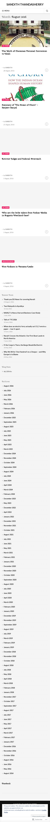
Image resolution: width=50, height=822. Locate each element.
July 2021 (7, 539)
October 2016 (9, 755)
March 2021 (8, 553)
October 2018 (9, 661)
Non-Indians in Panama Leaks (17, 266)
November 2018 (10, 656)
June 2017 (7, 719)
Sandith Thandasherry (25, 4)
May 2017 (7, 724)
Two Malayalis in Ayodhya (14, 306)
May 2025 (7, 440)
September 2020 (10, 580)
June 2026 (7, 395)
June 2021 (7, 544)
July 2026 (7, 390)
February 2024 (9, 494)
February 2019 (9, 643)
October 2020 (9, 575)
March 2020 (8, 602)
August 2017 (8, 710)
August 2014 (8, 773)
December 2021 (10, 521)
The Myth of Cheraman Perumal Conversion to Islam (24, 52)
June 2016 (7, 764)
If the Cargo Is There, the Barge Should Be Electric (23, 345)
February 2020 (9, 607)
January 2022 (9, 517)
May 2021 (7, 548)
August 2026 (8, 386)
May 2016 (7, 769)
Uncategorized (8, 261)
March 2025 (8, 449)
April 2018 (8, 679)
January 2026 (9, 413)
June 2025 (7, 435)
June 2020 (7, 593)
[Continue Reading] (46, 70)
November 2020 (10, 571)
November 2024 (10, 458)
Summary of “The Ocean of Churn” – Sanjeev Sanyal (20, 106)
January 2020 (9, 611)
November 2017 (10, 697)
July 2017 (7, 715)
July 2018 (7, 670)
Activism (6, 46)
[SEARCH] (46, 10)
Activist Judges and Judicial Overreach (21, 158)
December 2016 (10, 746)
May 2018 (7, 674)
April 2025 (8, 444)
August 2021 (8, 535)
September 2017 (10, 706)
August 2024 (8, 472)
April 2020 (8, 598)
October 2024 (9, 463)
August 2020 (8, 584)
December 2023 (10, 499)
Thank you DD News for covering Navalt (19, 299)
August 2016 (8, 760)
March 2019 (8, 638)
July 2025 (7, 431)
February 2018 (9, 688)
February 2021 (9, 557)
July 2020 (7, 589)
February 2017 (9, 737)
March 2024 (8, 490)
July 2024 (7, 476)
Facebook (6, 783)
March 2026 (8, 404)
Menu (7, 11)
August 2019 (8, 629)
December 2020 (10, 566)
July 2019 (7, 634)
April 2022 (8, 512)
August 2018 (8, 665)
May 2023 (7, 503)
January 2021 (9, 562)
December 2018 (10, 652)
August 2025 (8, 427)
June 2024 (7, 481)
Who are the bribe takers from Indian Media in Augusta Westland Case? (24, 214)
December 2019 (10, 616)
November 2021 (10, 526)
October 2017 (9, 701)
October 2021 (9, 530)
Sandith (8, 68)
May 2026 (7, 400)
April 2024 (8, 485)
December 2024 (10, 454)
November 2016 (10, 751)
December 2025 (10, 418)
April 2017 (8, 728)
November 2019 (10, 620)
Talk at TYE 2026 (10, 320)
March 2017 (8, 733)
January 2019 (9, 647)
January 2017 (9, 742)
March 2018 (8, 683)
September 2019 (10, 625)
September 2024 (10, 467)
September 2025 (10, 422)
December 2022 (10, 508)
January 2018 (9, 692)
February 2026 (9, 409)
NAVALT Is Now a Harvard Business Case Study (22, 313)
